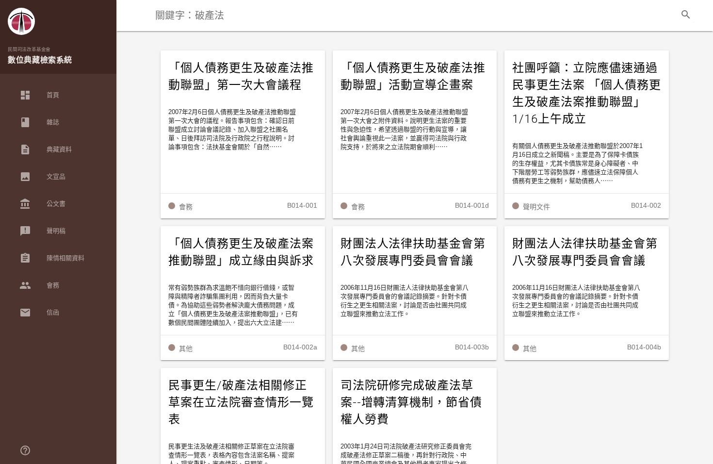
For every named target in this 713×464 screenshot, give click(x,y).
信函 (39, 312)
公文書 (42, 204)
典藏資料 (45, 149)
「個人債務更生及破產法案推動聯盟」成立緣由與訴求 (241, 252)
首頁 (39, 95)
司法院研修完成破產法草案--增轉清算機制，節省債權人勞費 (411, 402)
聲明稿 (42, 231)
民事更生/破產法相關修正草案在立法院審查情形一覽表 (241, 402)
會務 (39, 285)
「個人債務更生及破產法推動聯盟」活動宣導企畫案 (413, 76)
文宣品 (42, 176)
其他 (186, 348)
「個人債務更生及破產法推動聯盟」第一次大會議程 (241, 76)
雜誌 (39, 122)
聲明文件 (536, 207)
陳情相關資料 (51, 258)
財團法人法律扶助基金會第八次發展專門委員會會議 (413, 252)
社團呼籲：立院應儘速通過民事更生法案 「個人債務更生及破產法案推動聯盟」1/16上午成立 (586, 93)
